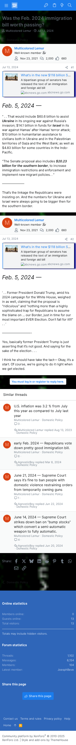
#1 (72, 67)
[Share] (66, 67)
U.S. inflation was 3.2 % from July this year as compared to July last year (41, 411)
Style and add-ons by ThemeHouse (45, 740)
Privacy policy (53, 718)
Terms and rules (30, 718)
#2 (72, 239)
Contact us (10, 718)
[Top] (15, 725)
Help (67, 718)
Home (7, 725)
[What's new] (62, 5)
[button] (6, 5)
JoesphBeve (66, 669)
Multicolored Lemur (18, 30)
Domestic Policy (52, 420)
